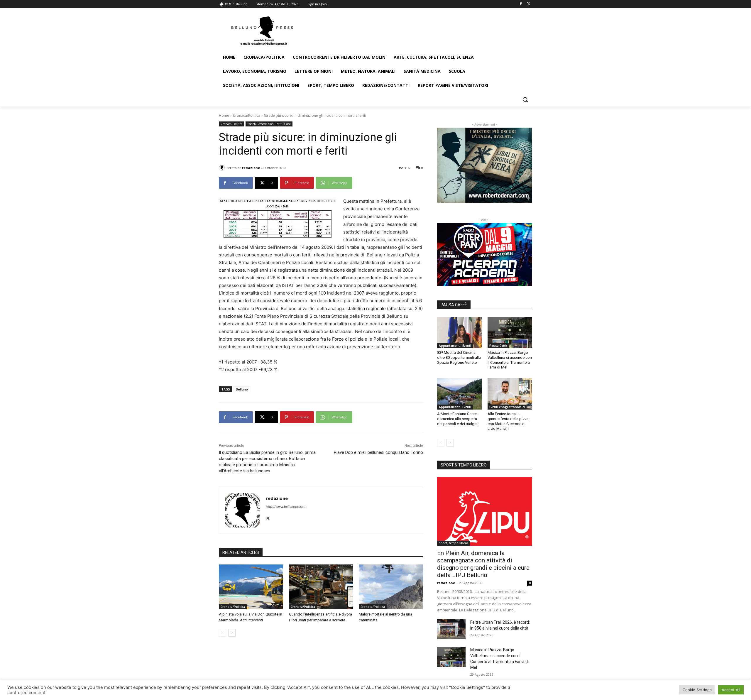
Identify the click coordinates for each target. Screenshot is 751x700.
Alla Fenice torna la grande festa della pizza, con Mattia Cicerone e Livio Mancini (509, 421)
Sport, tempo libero (453, 543)
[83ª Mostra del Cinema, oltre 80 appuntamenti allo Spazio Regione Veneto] (459, 332)
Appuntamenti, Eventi (455, 346)
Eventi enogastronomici (507, 407)
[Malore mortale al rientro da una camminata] (391, 586)
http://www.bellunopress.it (286, 507)
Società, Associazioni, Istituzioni (269, 124)
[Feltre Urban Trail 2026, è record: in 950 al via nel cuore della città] (451, 629)
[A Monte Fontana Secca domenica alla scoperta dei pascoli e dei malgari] (459, 393)
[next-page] (232, 633)
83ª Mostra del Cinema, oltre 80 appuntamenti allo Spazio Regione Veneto (459, 357)
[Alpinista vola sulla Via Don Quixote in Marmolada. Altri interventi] (251, 586)
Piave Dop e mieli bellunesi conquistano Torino (378, 452)
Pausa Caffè (498, 346)
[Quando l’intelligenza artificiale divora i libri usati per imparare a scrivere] (321, 586)
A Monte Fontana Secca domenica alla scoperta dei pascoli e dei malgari (457, 419)
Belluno (242, 389)
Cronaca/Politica (246, 115)
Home (224, 115)
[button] (525, 99)
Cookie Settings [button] (697, 689)
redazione (251, 167)
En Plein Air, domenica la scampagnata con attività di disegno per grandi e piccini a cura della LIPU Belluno (483, 564)
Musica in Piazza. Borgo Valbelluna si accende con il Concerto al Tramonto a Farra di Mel (510, 360)
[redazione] (222, 168)
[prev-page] (222, 633)
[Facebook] (520, 4)
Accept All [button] (731, 689)
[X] (528, 4)
